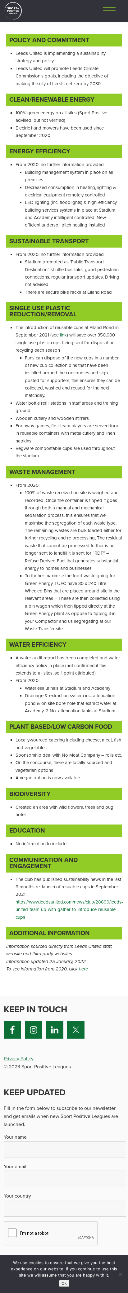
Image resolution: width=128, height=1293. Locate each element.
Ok (64, 1283)
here (83, 969)
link (63, 335)
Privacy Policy (19, 1059)
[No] (120, 1274)
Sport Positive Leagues (13, 11)
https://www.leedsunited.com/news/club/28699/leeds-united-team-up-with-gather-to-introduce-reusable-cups (69, 909)
